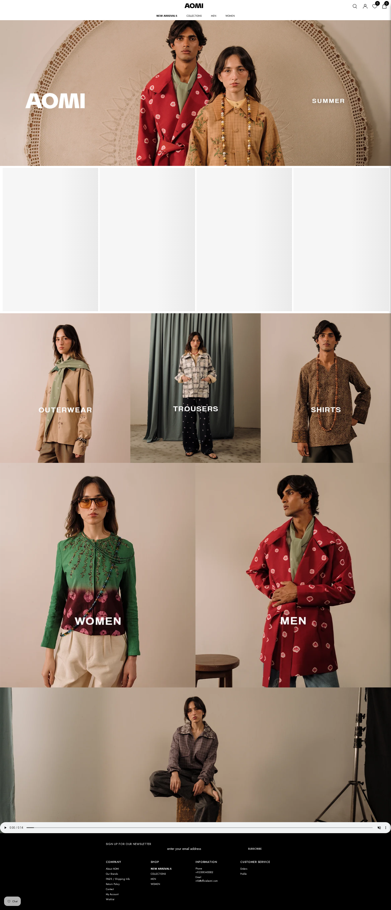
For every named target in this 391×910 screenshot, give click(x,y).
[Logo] (195, 5)
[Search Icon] (355, 6)
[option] (50, 241)
